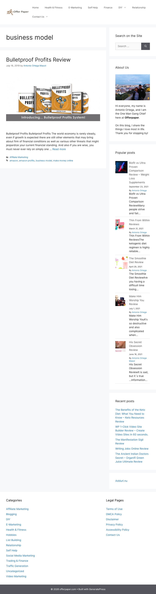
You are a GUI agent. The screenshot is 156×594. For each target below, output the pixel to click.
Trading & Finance (17, 560)
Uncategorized (15, 571)
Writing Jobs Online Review (132, 448)
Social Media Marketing (20, 555)
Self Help (93, 7)
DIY (120, 7)
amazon (14, 160)
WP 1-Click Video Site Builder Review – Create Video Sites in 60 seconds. (131, 430)
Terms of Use (114, 509)
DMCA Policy (114, 514)
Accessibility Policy (117, 529)
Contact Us (38, 16)
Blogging (11, 514)
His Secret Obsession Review (135, 346)
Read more (59, 149)
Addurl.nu (121, 480)
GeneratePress (97, 589)
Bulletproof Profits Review (38, 59)
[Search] (145, 46)
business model (44, 160)
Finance (108, 7)
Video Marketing (16, 576)
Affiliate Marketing (19, 157)
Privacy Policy (114, 524)
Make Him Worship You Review (136, 300)
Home (35, 7)
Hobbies (11, 534)
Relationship (139, 7)
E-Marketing (75, 7)
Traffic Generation (17, 565)
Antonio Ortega (139, 190)
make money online (63, 160)
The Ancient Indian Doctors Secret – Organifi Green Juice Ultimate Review (132, 457)
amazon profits (27, 160)
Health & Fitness (53, 7)
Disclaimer (112, 519)
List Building (13, 540)
